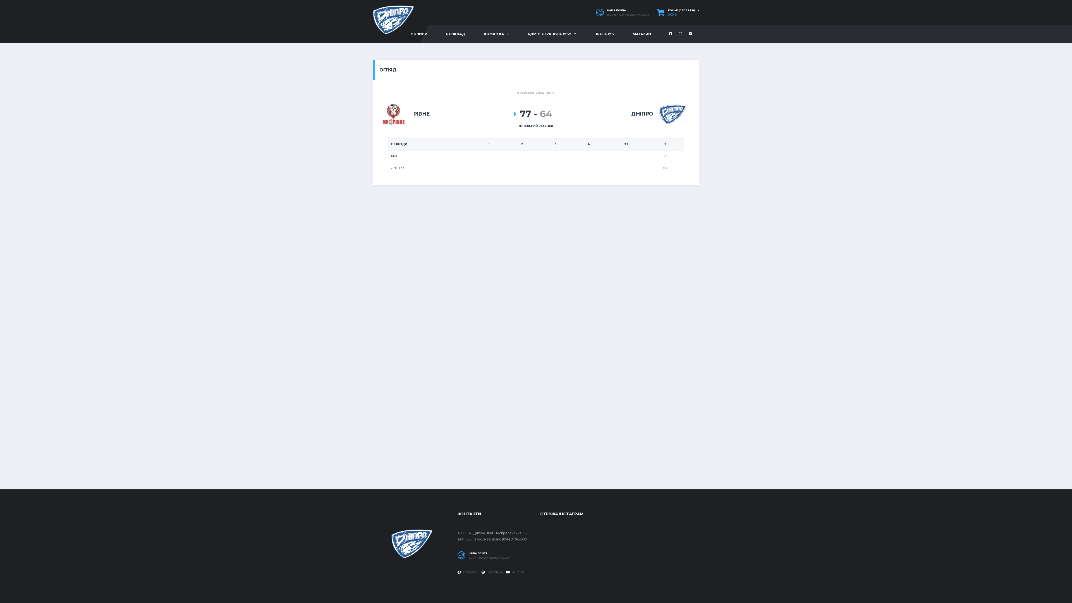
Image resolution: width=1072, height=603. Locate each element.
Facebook (469, 572)
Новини (419, 34)
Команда (494, 34)
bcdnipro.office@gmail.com (628, 14)
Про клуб (604, 34)
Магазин (642, 34)
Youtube (517, 572)
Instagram (494, 572)
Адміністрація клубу (549, 34)
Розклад (455, 34)
